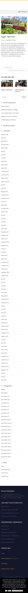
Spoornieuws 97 (5, 409)
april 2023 (3, 201)
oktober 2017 (4, 363)
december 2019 (5, 299)
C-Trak (2, 553)
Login (2, 466)
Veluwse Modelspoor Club (7, 542)
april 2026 (3, 137)
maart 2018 (4, 346)
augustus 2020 (4, 275)
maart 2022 (4, 228)
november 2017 (5, 359)
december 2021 (5, 232)
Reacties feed (4, 473)
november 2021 (5, 235)
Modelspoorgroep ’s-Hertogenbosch (10, 535)
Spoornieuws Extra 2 (6, 433)
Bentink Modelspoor (6, 558)
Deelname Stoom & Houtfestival (9, 116)
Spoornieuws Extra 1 (6, 419)
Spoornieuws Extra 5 (6, 443)
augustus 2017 (4, 370)
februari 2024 (4, 191)
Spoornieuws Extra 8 (6, 453)
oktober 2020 (4, 269)
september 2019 (5, 302)
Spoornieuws (4, 393)
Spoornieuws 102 (5, 399)
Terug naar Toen (7, 67)
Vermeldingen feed (5, 469)
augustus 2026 (4, 134)
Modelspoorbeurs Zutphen (7, 568)
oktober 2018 (4, 329)
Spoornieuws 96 (5, 406)
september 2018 (5, 333)
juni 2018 (3, 339)
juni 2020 (3, 282)
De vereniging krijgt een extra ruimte (10, 113)
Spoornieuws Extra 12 (6, 430)
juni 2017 (3, 376)
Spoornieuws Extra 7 (6, 450)
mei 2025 (3, 158)
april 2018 (3, 343)
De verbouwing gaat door (20, 90)
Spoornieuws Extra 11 (6, 426)
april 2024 (3, 188)
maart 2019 (4, 319)
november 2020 (5, 265)
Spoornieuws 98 (5, 413)
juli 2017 (3, 373)
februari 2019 (4, 322)
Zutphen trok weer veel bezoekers (16, 70)
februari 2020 (4, 296)
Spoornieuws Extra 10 (6, 423)
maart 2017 (4, 380)
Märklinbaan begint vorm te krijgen (9, 109)
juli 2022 (3, 215)
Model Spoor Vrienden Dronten (8, 532)
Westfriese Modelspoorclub (7, 539)
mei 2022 (3, 222)
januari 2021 (4, 259)
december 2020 (5, 262)
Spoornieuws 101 (5, 396)
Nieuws (3, 389)
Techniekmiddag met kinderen (8, 119)
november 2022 (5, 208)
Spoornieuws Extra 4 (6, 440)
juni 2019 (3, 309)
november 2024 (5, 174)
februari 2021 (4, 255)
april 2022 (3, 225)
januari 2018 (4, 353)
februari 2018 (4, 349)
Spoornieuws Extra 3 (6, 436)
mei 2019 (3, 312)
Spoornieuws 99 (5, 416)
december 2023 (5, 195)
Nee (9, 590)
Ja (6, 590)
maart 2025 (4, 161)
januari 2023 (4, 205)
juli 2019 (3, 306)
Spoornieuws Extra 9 (6, 456)
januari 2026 (4, 141)
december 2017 (5, 356)
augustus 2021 (4, 245)
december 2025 (5, 144)
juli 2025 (3, 151)
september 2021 (5, 242)
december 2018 (5, 326)
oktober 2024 (4, 178)
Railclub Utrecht (5, 526)
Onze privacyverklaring (17, 590)
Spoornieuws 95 (5, 403)
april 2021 (3, 252)
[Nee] (26, 585)
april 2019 (3, 316)
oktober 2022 (4, 211)
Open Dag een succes (6, 90)
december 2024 (5, 171)
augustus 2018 (4, 336)
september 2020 (5, 272)
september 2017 (5, 366)
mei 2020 (3, 285)
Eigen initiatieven (5, 106)
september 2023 (5, 198)
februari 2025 (4, 164)
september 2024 (5, 181)
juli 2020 (3, 279)
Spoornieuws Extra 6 (6, 446)
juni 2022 (3, 218)
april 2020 (3, 289)
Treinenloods (4, 563)
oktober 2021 (4, 238)
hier (5, 497)
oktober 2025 (4, 148)
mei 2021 (3, 248)
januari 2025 (4, 168)
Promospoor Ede (5, 529)
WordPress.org (4, 476)
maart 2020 (4, 292)
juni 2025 (3, 154)
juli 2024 (3, 185)
